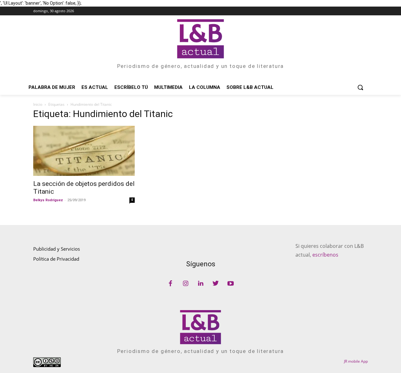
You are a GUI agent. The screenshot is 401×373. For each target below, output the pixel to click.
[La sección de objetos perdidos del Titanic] (84, 151)
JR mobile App (356, 361)
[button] (360, 87)
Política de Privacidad (56, 259)
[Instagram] (185, 284)
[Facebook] (170, 284)
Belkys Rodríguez (48, 200)
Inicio (37, 104)
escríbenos (325, 254)
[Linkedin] (200, 284)
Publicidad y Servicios (56, 249)
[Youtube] (231, 284)
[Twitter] (215, 284)
